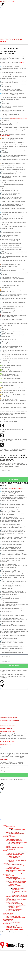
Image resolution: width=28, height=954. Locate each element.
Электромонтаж (8, 913)
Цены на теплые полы (15, 909)
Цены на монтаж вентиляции (14, 929)
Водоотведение (8, 920)
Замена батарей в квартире (14, 864)
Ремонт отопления (6, 728)
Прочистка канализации (13, 922)
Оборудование (10, 826)
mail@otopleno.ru (5, 744)
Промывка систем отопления (18, 842)
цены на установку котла (16, 853)
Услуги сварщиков (14, 843)
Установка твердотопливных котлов (17, 852)
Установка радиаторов (7, 725)
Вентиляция (6, 923)
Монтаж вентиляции (12, 925)
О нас (4, 825)
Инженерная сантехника (16, 833)
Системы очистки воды (7, 731)
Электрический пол (12, 877)
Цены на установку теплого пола (16, 881)
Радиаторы (6, 863)
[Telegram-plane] (2, 4)
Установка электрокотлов (14, 854)
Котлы (11, 828)
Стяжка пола (10, 912)
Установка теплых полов (8, 723)
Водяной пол (10, 875)
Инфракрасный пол (14, 906)
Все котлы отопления (18, 829)
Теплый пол (6, 874)
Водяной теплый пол (15, 903)
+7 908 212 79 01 (7, 1)
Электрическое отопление (14, 839)
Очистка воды (7, 915)
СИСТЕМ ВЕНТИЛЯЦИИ (16, 488)
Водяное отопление (12, 838)
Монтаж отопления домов (8, 717)
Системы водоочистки (13, 916)
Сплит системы (10, 926)
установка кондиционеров (14, 927)
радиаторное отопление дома (15, 873)
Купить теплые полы (12, 902)
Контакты (9, 835)
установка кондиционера (18, 118)
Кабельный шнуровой (15, 880)
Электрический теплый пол (17, 905)
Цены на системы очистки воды (15, 917)
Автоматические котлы (19, 831)
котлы (5, 850)
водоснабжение (8, 919)
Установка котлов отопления (9, 720)
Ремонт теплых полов (12, 910)
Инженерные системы (12, 832)
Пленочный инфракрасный (17, 878)
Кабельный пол (13, 907)
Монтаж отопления (9, 836)
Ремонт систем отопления (14, 840)
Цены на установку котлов (14, 859)
